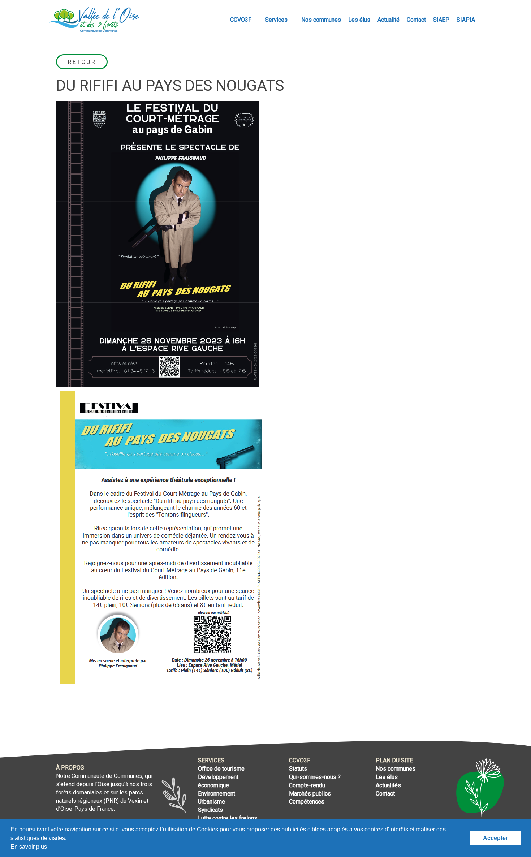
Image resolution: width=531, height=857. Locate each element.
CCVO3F (241, 19)
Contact (416, 19)
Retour (82, 61)
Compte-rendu (307, 785)
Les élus (359, 19)
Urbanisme (211, 801)
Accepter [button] (495, 838)
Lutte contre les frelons (227, 818)
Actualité (388, 19)
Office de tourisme (221, 768)
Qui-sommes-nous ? (315, 777)
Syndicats (210, 809)
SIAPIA (466, 19)
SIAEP (441, 19)
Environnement (216, 793)
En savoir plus (28, 847)
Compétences (306, 801)
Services (277, 19)
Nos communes (321, 19)
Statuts (298, 768)
